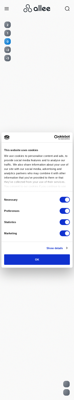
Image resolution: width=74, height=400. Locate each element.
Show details (55, 247)
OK (37, 259)
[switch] (65, 211)
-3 (7, 58)
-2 (7, 50)
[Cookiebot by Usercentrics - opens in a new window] (54, 137)
